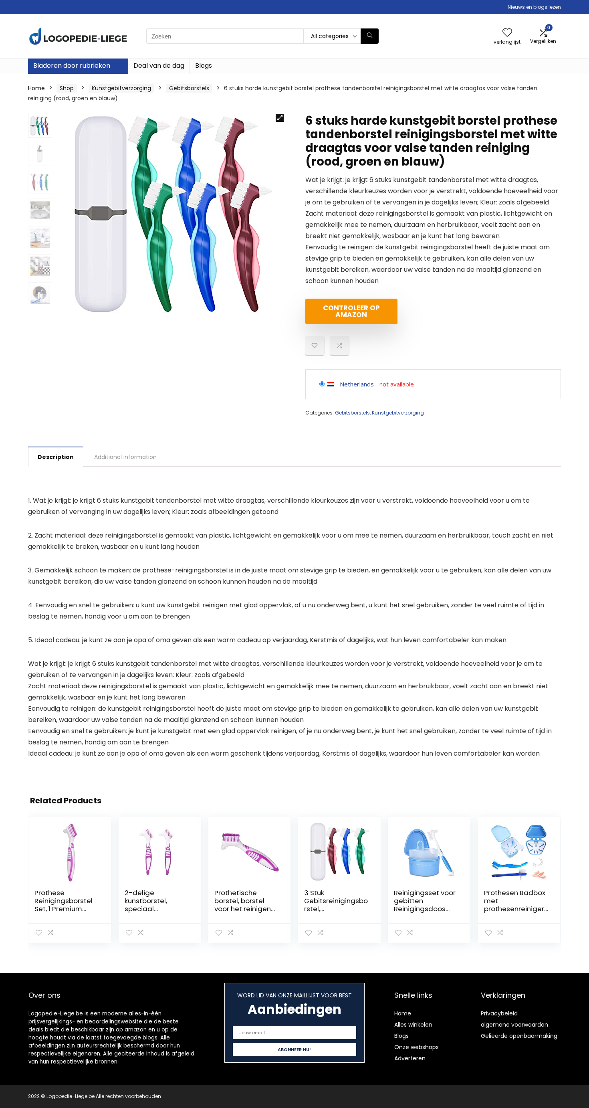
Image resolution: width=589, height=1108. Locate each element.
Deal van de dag (158, 65)
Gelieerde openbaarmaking (519, 1036)
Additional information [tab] (125, 457)
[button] (280, 118)
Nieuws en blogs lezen (534, 7)
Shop (67, 88)
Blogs (203, 65)
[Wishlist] (507, 33)
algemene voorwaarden (514, 1025)
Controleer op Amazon (351, 311)
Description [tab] (56, 457)
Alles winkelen (413, 1025)
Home (36, 88)
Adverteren (410, 1058)
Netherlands (357, 384)
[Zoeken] (370, 36)
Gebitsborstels (189, 88)
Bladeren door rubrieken (71, 65)
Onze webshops (416, 1047)
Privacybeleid (499, 1013)
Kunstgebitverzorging (121, 88)
